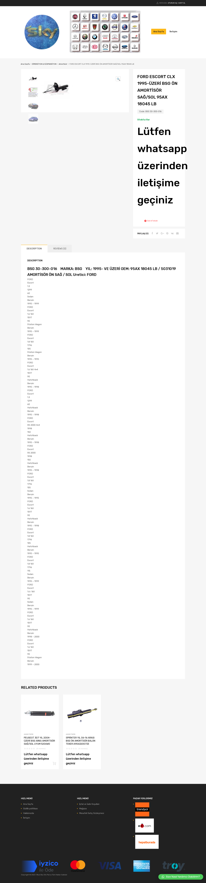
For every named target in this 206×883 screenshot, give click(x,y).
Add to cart (54, 763)
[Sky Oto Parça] (42, 52)
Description (34, 248)
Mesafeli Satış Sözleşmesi (91, 813)
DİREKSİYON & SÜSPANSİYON (44, 64)
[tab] (34, 248)
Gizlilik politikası (30, 808)
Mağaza (83, 808)
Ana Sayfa (158, 31)
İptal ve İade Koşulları (89, 804)
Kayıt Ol (182, 3)
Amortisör (63, 64)
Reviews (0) (59, 248)
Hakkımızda (28, 813)
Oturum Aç (172, 3)
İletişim (173, 31)
